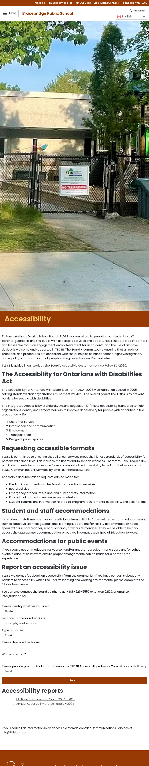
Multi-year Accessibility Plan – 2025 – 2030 (45, 699)
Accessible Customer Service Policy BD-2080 (94, 365)
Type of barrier (12, 630)
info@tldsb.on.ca (78, 470)
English (126, 16)
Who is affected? (14, 654)
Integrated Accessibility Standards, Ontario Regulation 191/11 (50, 406)
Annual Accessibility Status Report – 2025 (45, 704)
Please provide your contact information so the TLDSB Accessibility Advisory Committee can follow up (74, 666)
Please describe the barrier (21, 642)
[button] (10, 13)
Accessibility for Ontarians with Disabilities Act (41, 390)
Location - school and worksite (24, 618)
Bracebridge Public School (47, 13)
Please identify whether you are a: (26, 606)
